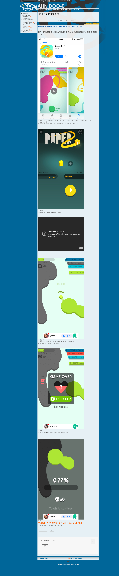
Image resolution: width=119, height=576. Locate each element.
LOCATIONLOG (55, 0)
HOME (39, 0)
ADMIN (68, 0)
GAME (88, 23)
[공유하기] (44, 530)
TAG (43, 0)
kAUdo (77, 564)
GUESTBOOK (63, 0)
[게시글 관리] (46, 530)
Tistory (68, 564)
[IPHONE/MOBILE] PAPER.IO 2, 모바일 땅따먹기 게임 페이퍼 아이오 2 (59, 20)
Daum (64, 564)
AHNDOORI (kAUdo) (47, 540)
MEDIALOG (47, 0)
